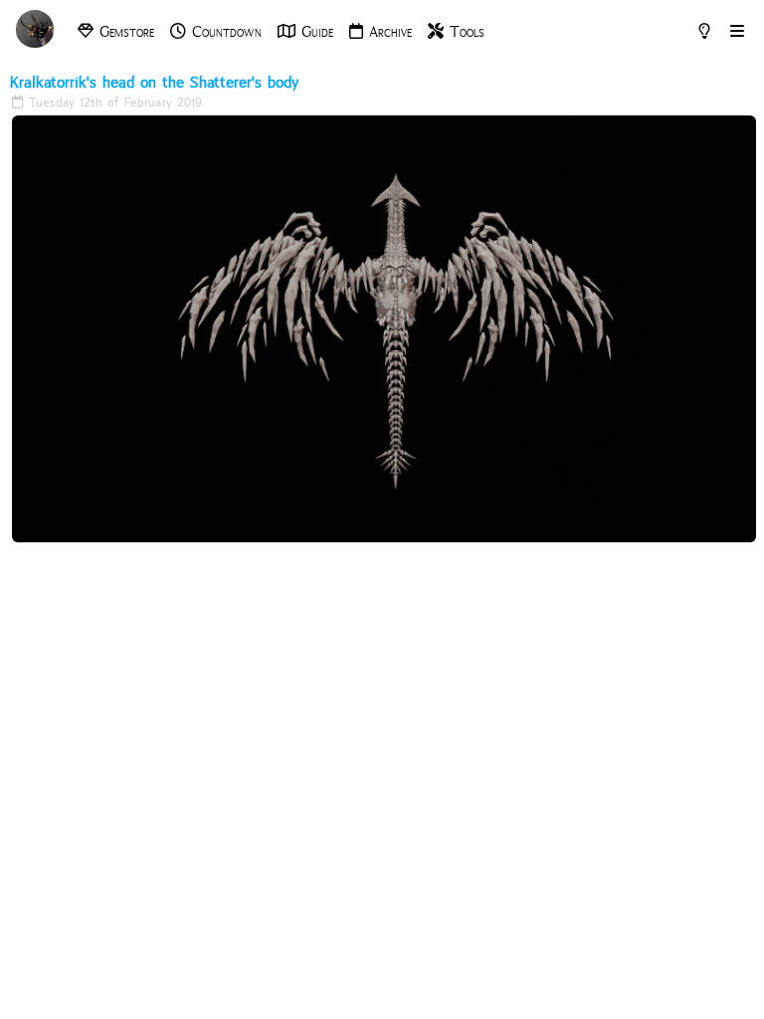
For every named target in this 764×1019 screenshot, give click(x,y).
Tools (464, 32)
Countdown (224, 32)
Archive (387, 32)
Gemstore (124, 32)
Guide (314, 32)
